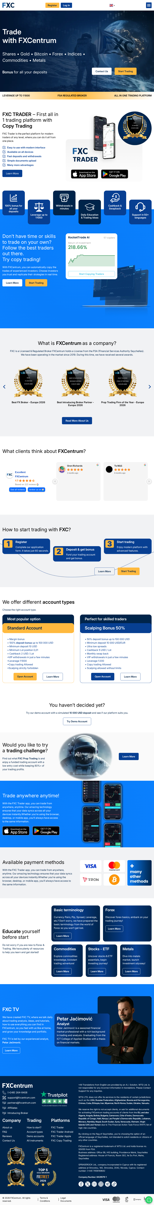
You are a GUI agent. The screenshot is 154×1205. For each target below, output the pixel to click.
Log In (66, 5)
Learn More (12, 173)
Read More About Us (77, 420)
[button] (149, 5)
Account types (35, 1131)
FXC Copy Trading (61, 1140)
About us (7, 1127)
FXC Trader (57, 1127)
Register (52, 5)
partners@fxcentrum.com (22, 1102)
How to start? (34, 1127)
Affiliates (12, 1107)
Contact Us (101, 71)
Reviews (7, 1136)
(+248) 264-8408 (17, 1092)
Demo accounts (35, 1136)
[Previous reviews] (55, 481)
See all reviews (17, 489)
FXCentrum (21, 476)
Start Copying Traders (91, 273)
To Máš (118, 465)
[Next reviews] (149, 481)
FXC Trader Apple (61, 1136)
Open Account (25, 676)
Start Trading (125, 71)
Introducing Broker (18, 1112)
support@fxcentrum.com (21, 1097)
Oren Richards (74, 465)
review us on (35, 489)
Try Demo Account (77, 721)
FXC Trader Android (62, 1131)
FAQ (4, 1131)
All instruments (35, 1140)
